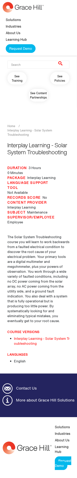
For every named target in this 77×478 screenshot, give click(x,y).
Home (11, 126)
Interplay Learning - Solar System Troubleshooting (42, 341)
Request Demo (20, 48)
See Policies (59, 78)
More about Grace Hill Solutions (45, 400)
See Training (17, 78)
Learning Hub (16, 39)
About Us (13, 32)
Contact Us (26, 388)
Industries (13, 26)
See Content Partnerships (38, 95)
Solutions (13, 19)
